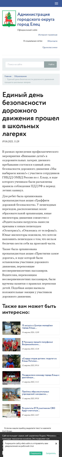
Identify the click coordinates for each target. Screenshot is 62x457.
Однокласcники (49, 47)
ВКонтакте (52, 41)
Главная (8, 76)
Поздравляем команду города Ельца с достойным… (40, 376)
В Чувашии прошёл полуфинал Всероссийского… (37, 343)
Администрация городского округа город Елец (35, 19)
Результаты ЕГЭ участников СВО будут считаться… (38, 409)
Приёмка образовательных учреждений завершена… (35, 393)
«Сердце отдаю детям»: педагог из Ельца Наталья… (39, 360)
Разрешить (36, 453)
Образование (20, 76)
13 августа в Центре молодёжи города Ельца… (37, 327)
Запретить (51, 453)
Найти (51, 64)
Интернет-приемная (47, 34)
